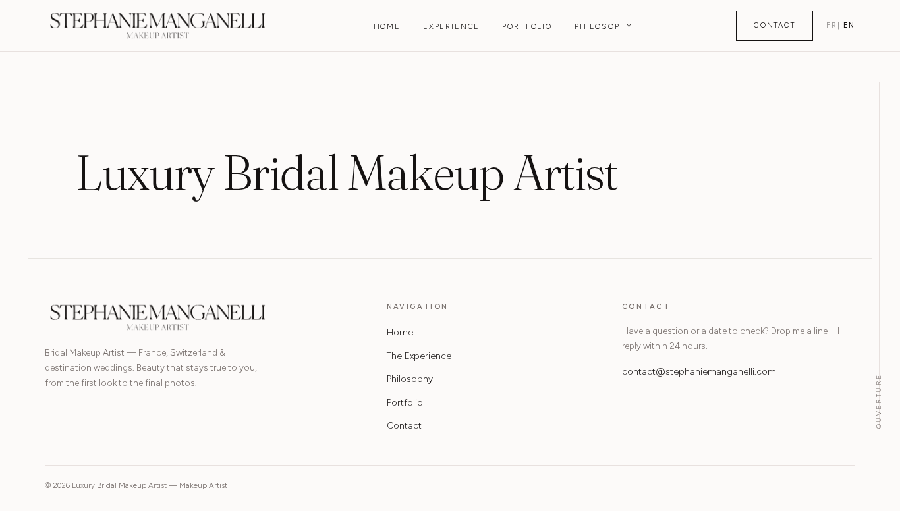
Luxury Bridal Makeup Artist (157, 26)
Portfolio (527, 26)
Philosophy (604, 26)
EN (849, 25)
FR (831, 25)
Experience (451, 26)
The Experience (419, 356)
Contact (774, 25)
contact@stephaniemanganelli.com (699, 371)
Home (387, 26)
